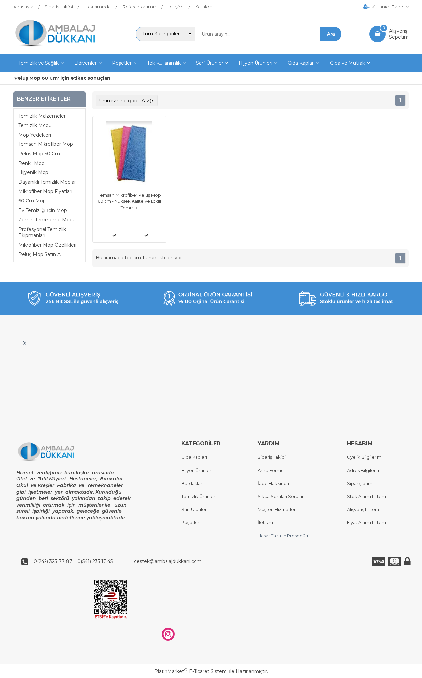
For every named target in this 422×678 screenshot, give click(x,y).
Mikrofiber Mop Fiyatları (45, 191)
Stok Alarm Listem (366, 496)
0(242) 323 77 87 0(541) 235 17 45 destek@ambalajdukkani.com (116, 561)
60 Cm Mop (32, 201)
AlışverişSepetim (399, 34)
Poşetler (190, 522)
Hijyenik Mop (33, 172)
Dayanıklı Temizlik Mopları (47, 182)
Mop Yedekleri (34, 135)
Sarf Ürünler (194, 509)
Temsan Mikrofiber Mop (45, 144)
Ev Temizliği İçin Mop (42, 210)
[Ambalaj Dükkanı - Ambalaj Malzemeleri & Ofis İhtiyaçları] (60, 48)
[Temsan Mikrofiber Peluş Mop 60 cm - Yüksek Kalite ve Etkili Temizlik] (129, 154)
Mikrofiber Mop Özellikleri (47, 245)
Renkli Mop (31, 163)
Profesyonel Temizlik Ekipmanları (42, 232)
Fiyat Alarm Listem (366, 522)
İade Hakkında (273, 483)
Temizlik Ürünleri (198, 496)
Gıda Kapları (194, 457)
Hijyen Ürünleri (196, 470)
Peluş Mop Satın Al (40, 254)
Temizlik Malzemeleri (42, 116)
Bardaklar (191, 483)
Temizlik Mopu (35, 125)
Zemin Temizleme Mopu (46, 220)
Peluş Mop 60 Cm (39, 154)
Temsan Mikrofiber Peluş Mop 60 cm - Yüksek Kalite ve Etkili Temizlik (129, 201)
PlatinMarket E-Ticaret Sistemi (191, 671)
